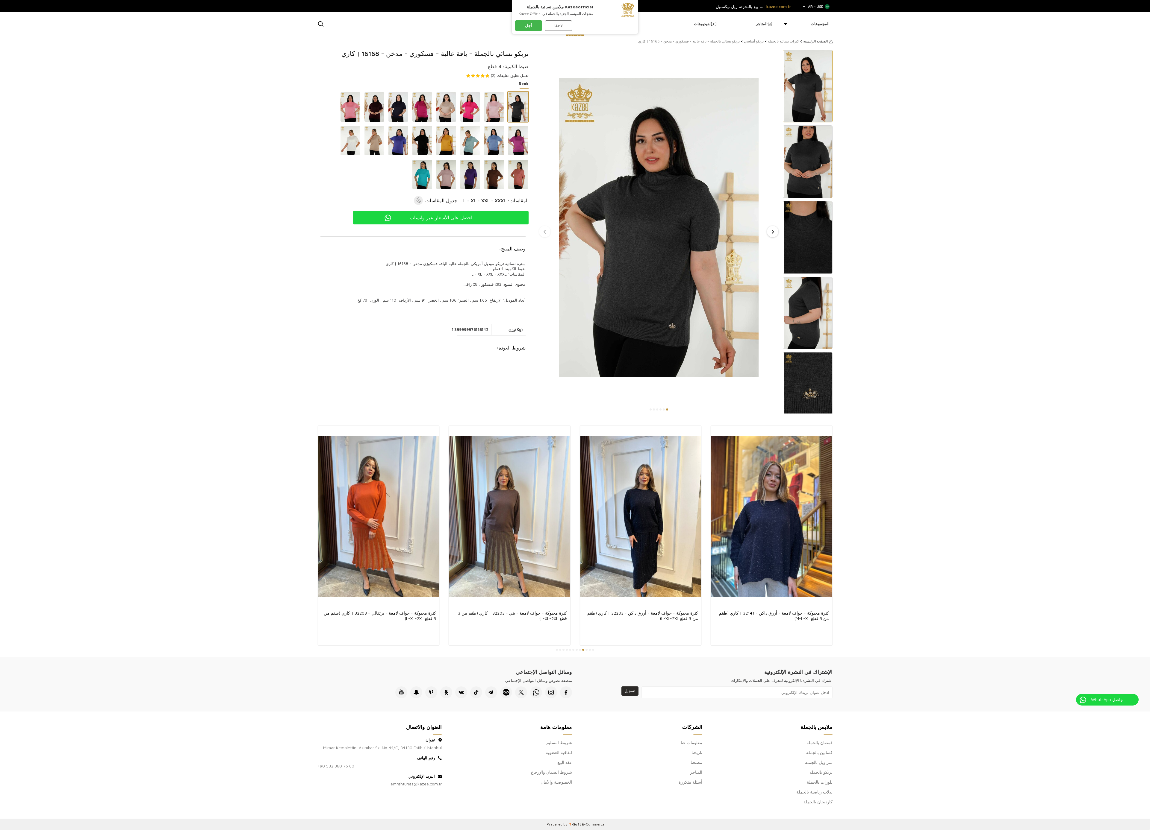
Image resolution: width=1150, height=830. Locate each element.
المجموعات (820, 23)
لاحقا (558, 25)
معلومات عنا (691, 742)
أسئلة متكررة (690, 782)
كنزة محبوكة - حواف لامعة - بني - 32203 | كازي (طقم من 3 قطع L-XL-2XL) (512, 615)
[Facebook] (566, 692)
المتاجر (762, 23)
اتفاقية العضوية (559, 752)
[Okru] (446, 692)
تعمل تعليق (519, 75)
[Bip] (506, 692)
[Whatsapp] (536, 692)
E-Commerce (593, 824)
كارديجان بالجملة (818, 801)
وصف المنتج (512, 248)
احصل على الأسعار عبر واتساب (441, 217)
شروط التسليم (559, 742)
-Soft (575, 824)
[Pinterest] (431, 692)
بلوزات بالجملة (820, 782)
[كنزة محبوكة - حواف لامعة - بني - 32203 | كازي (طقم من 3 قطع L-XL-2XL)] (509, 516)
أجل (528, 25)
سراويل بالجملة (819, 762)
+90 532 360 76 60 (335, 765)
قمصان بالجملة (819, 742)
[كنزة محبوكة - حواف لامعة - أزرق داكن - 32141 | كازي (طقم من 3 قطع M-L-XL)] (771, 516)
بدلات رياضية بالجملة (814, 791)
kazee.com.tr (778, 6)
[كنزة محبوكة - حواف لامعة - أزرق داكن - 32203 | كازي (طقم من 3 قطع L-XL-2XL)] (640, 516)
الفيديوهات (703, 23)
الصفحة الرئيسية (815, 41)
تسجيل (630, 690)
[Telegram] (491, 692)
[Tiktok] (476, 692)
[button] (667, 409)
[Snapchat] (416, 692)
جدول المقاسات (441, 200)
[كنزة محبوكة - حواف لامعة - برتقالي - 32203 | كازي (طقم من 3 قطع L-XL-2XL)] (378, 516)
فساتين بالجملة (819, 752)
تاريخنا (696, 752)
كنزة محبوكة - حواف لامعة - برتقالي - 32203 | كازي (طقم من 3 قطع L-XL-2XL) (380, 615)
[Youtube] (401, 692)
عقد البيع (564, 762)
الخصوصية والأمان (556, 782)
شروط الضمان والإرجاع (551, 772)
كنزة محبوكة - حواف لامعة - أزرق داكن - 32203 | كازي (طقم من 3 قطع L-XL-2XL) (642, 615)
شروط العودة (511, 347)
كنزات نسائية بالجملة (783, 41)
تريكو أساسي (754, 41)
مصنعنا (696, 762)
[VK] (461, 692)
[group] (659, 227)
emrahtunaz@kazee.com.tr (416, 783)
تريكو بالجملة (821, 772)
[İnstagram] (551, 692)
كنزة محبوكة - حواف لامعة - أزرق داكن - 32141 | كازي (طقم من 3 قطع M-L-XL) (774, 615)
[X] (521, 692)
